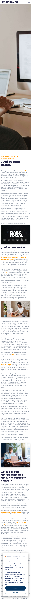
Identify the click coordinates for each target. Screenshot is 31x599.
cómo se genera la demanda (11, 512)
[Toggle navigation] (29, 2)
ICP (7, 272)
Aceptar (16, 588)
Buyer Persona (5, 156)
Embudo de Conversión (7, 158)
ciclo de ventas (6, 364)
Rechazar (15, 592)
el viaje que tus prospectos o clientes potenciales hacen (13, 258)
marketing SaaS (20, 171)
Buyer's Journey (14, 156)
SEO (13, 354)
